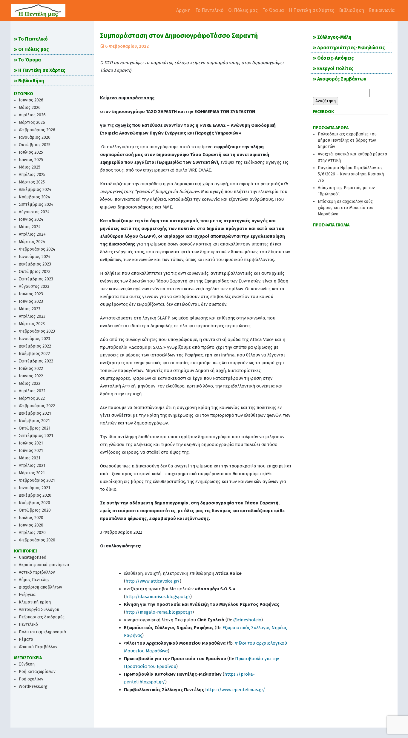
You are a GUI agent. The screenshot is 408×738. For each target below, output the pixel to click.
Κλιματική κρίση (35, 602)
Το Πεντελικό (209, 10)
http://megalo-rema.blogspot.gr (158, 612)
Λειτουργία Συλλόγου (39, 609)
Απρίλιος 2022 (32, 390)
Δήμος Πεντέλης (34, 579)
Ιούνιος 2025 (31, 159)
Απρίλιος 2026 (32, 115)
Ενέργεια (27, 594)
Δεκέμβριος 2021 (35, 413)
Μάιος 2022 (29, 383)
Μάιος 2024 (30, 226)
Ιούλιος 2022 (31, 368)
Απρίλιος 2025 (32, 174)
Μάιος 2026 (30, 107)
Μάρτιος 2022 (32, 398)
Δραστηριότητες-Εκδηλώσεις (351, 47)
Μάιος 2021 (29, 458)
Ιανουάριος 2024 (34, 256)
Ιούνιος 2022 (31, 376)
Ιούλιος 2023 (31, 294)
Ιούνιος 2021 (31, 450)
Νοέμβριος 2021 (34, 420)
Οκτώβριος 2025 (34, 144)
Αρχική (183, 10)
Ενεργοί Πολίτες (335, 68)
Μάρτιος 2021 (32, 472)
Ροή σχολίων (31, 679)
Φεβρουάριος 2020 (37, 540)
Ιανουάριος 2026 (34, 137)
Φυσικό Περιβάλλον (38, 646)
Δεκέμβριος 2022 (35, 346)
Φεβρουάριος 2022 (37, 405)
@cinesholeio (247, 620)
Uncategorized (32, 557)
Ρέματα (26, 639)
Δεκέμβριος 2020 (35, 495)
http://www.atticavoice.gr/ (152, 581)
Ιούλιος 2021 (31, 443)
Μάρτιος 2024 (32, 241)
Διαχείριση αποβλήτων (40, 587)
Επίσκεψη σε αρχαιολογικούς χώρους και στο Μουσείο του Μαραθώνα (345, 208)
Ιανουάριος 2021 (34, 487)
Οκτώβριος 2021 (34, 428)
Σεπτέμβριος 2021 (36, 435)
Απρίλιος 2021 (32, 465)
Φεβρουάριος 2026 (37, 129)
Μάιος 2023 (29, 308)
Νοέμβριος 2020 (34, 502)
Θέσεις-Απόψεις (335, 58)
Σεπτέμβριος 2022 (36, 361)
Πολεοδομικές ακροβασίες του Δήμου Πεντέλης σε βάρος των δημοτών (347, 140)
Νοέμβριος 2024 (34, 197)
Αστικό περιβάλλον (37, 572)
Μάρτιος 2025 (32, 182)
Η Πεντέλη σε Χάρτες (311, 10)
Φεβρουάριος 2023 (37, 331)
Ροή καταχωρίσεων (37, 671)
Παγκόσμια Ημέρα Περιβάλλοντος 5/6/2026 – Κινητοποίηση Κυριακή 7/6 (351, 174)
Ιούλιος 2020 (31, 517)
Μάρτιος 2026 (32, 122)
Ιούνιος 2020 (31, 525)
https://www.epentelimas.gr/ (235, 689)
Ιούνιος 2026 (31, 100)
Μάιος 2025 (29, 167)
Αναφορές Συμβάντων (341, 79)
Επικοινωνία (382, 10)
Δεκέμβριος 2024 (35, 189)
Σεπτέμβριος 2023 (36, 279)
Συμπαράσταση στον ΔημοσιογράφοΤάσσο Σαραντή (179, 36)
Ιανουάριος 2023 (34, 338)
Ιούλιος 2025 (31, 152)
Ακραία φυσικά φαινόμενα (44, 564)
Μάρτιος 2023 (32, 323)
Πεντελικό (28, 624)
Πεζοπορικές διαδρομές (42, 617)
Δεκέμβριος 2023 (35, 264)
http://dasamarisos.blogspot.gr (157, 596)
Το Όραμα (273, 10)
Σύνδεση (27, 664)
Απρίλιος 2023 (32, 316)
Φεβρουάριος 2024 (37, 249)
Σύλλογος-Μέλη (334, 37)
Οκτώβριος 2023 (34, 271)
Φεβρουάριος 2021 (37, 480)
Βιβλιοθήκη (351, 10)
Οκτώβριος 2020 (35, 510)
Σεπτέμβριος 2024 (36, 204)
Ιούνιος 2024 (31, 219)
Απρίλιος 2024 (32, 234)
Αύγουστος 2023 (34, 286)
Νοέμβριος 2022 (34, 353)
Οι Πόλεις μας (243, 10)
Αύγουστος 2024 (34, 211)
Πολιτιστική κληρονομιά (42, 631)
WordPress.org (33, 686)
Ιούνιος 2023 (31, 301)
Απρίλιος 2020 (32, 532)
